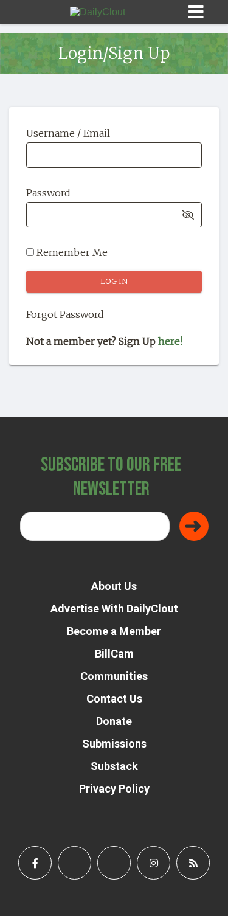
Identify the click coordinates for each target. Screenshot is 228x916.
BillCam (114, 653)
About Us (114, 586)
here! (170, 341)
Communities (114, 676)
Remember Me (71, 252)
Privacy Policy (114, 788)
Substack (114, 766)
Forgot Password (65, 314)
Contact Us (114, 698)
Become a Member (114, 631)
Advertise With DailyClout (114, 608)
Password (48, 193)
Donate (114, 721)
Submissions (114, 743)
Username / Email (68, 133)
